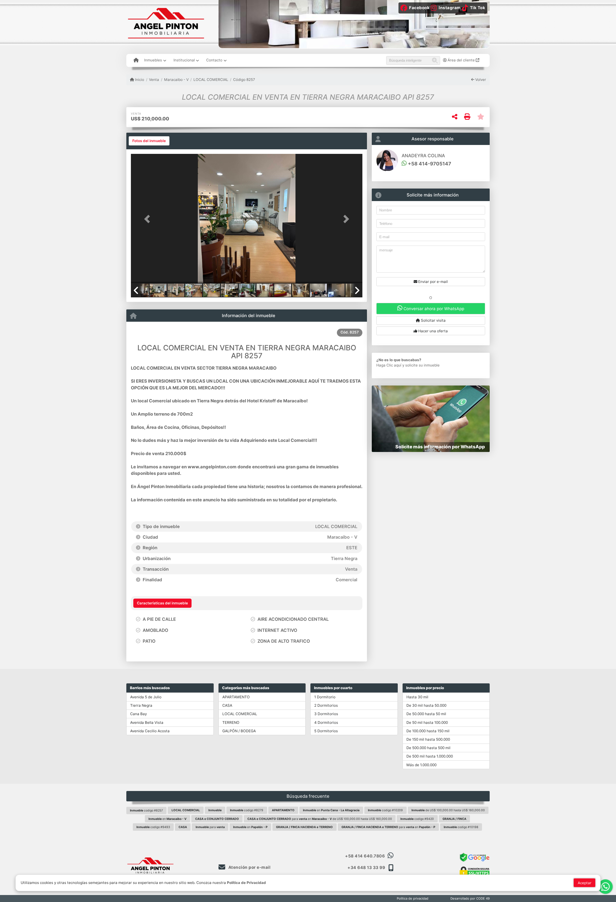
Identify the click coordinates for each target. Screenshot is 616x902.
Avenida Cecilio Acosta (150, 731)
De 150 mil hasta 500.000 (428, 739)
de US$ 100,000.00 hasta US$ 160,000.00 (448, 810)
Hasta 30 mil (417, 697)
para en (388, 827)
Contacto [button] (214, 60)
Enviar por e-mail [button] (432, 281)
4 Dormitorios (326, 722)
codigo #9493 (153, 827)
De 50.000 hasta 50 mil (426, 714)
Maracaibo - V (176, 79)
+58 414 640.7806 (365, 856)
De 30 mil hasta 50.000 (426, 705)
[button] (148, 219)
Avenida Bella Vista (146, 722)
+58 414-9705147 (429, 164)
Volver (480, 79)
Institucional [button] (184, 60)
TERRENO (230, 722)
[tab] (149, 140)
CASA (227, 705)
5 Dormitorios (326, 731)
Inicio (139, 79)
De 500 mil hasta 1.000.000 (429, 756)
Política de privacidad (412, 898)
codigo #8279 (246, 810)
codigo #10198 (461, 827)
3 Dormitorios (326, 714)
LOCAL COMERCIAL (210, 79)
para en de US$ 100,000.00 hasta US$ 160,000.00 (319, 819)
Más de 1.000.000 (421, 765)
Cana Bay (138, 714)
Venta (154, 79)
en (331, 810)
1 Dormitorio (324, 697)
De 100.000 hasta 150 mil (427, 731)
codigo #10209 (385, 810)
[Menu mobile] (136, 60)
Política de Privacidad (246, 882)
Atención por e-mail (248, 867)
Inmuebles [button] (153, 60)
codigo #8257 (146, 810)
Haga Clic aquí (388, 365)
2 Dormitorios (326, 705)
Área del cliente (461, 60)
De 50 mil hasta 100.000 (427, 722)
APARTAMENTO (236, 697)
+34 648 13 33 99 (366, 867)
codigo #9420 (417, 819)
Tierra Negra (141, 705)
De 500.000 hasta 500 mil (428, 747)
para (210, 827)
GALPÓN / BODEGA (239, 731)
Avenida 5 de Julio (145, 697)
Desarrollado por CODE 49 (470, 898)
